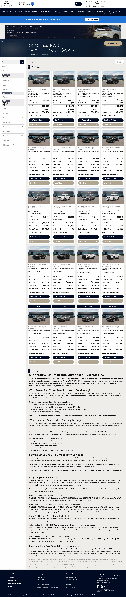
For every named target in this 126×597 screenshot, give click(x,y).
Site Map (39, 595)
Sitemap (10, 586)
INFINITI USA (12, 580)
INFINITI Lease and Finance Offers (47, 587)
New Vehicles (41, 577)
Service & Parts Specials (73, 579)
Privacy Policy (30, 595)
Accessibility (20, 595)
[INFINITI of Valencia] (15, 4)
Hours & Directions (13, 574)
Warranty (69, 584)
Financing (11, 577)
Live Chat (33, 125)
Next (37, 67)
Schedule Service (71, 577)
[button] (32, 4)
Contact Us (11, 595)
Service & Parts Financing (74, 582)
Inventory (40, 574)
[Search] (22, 62)
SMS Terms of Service (14, 583)
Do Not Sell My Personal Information (54, 595)
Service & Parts (70, 574)
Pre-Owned (40, 579)
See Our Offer (92, 19)
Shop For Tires (70, 587)
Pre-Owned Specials (43, 584)
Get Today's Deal (36, 120)
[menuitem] (13, 75)
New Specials (41, 582)
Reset (4, 66)
